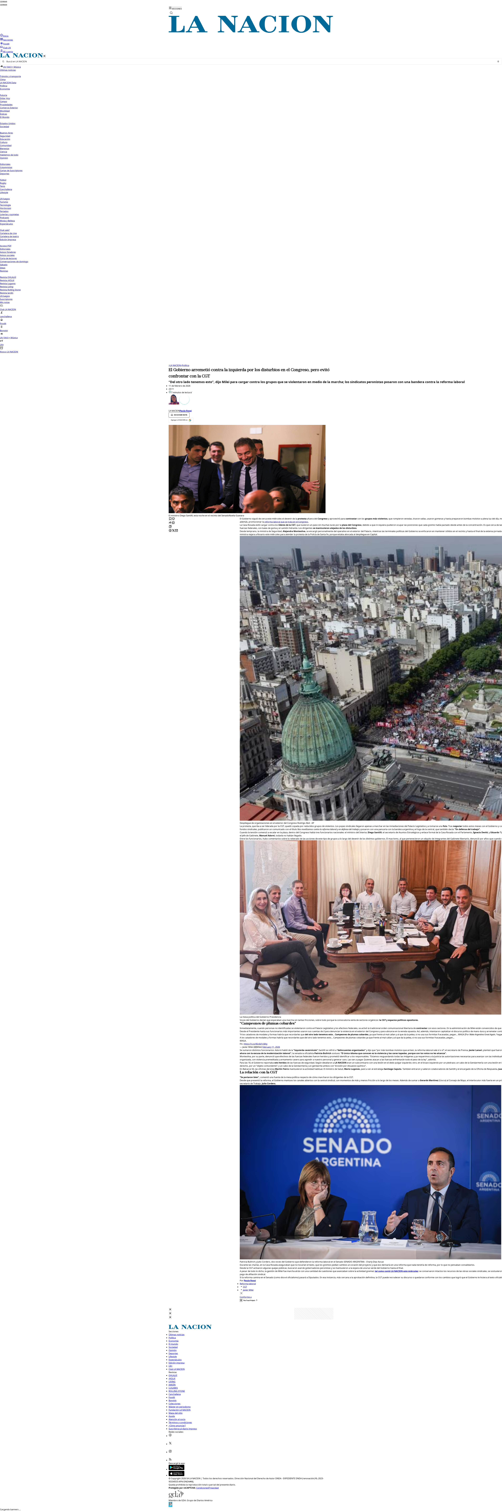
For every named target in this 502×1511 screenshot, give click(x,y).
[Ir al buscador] (171, 12)
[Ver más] (241, 1293)
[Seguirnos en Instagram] (170, 1452)
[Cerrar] (44, 56)
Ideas (2, 267)
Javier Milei (248, 1290)
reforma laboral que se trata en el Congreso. (286, 521)
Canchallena (6, 189)
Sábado (3, 264)
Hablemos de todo (9, 154)
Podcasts (4, 217)
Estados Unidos (7, 123)
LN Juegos (5, 198)
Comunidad (6, 145)
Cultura (3, 142)
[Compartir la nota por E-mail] (176, 530)
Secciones (8, 39)
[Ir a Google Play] (176, 1469)
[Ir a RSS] (170, 1460)
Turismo (4, 201)
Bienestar (4, 148)
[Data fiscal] (170, 1506)
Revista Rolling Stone (10, 289)
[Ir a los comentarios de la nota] (173, 519)
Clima (2, 79)
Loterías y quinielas (9, 214)
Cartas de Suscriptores (11, 170)
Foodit (6, 43)
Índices (3, 114)
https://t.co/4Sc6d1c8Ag (255, 1043)
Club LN (7, 47)
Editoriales (5, 164)
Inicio (5, 36)
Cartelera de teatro (9, 236)
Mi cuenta (8, 51)
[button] (251, 203)
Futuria (3, 95)
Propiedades (6, 104)
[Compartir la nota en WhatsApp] (173, 523)
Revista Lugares (8, 283)
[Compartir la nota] (170, 523)
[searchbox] (250, 61)
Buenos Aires (6, 132)
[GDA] (176, 1497)
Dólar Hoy (5, 98)
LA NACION (175, 365)
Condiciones (202, 1487)
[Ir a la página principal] (251, 32)
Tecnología (5, 205)
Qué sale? (5, 230)
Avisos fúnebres (8, 252)
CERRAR (3, 2)
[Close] (170, 1309)
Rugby (3, 183)
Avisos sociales (7, 255)
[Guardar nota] (170, 519)
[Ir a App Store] (176, 1475)
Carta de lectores (8, 258)
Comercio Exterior (9, 107)
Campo (3, 101)
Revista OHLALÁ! (8, 277)
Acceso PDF (5, 245)
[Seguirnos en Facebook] (170, 1435)
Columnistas (6, 167)
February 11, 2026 (271, 1047)
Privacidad (213, 1487)
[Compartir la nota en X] (173, 530)
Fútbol (3, 180)
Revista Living (6, 286)
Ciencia (3, 151)
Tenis (2, 186)
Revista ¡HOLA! (7, 280)
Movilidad (5, 110)
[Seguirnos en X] (170, 1443)
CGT (245, 1286)
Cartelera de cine (8, 233)
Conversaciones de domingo (14, 261)
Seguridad (5, 136)
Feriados (4, 211)
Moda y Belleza (7, 220)
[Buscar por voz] (498, 61)
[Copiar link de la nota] (170, 526)
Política (185, 365)
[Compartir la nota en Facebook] (170, 530)
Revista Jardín (6, 293)
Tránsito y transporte (10, 76)
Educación (5, 139)
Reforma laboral (248, 1283)
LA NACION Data (8, 82)
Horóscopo (5, 208)
